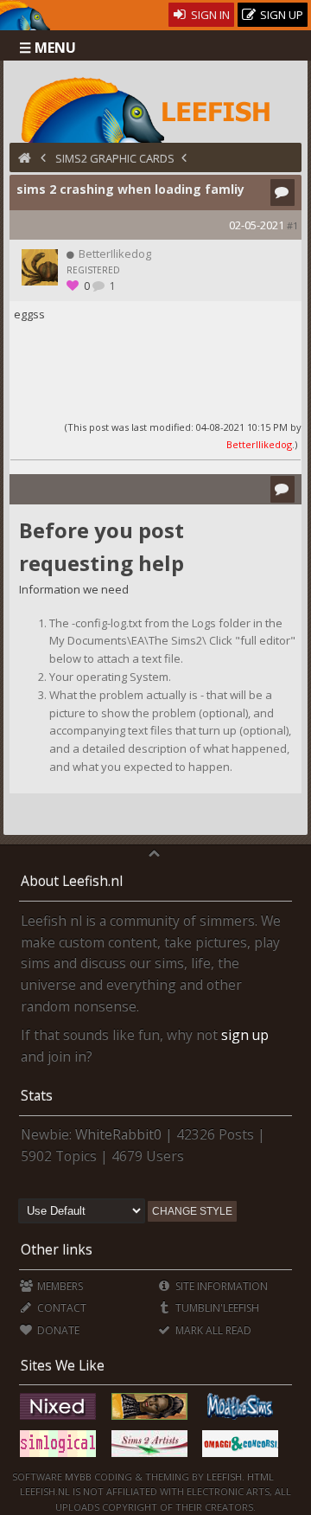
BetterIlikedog (259, 444)
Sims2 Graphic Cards (115, 158)
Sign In (209, 14)
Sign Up (280, 14)
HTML (259, 1476)
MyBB (78, 1476)
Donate (57, 1330)
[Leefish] (156, 108)
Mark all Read (212, 1330)
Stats (37, 1095)
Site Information (220, 1286)
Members (59, 1286)
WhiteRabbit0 (118, 1134)
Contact (60, 1307)
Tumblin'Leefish (216, 1307)
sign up (245, 1034)
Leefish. (225, 1476)
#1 (292, 225)
